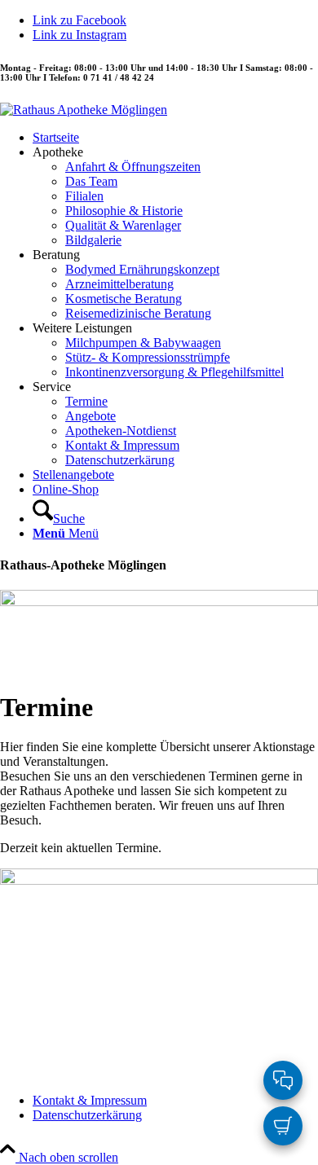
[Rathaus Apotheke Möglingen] (83, 109)
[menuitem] (175, 137)
